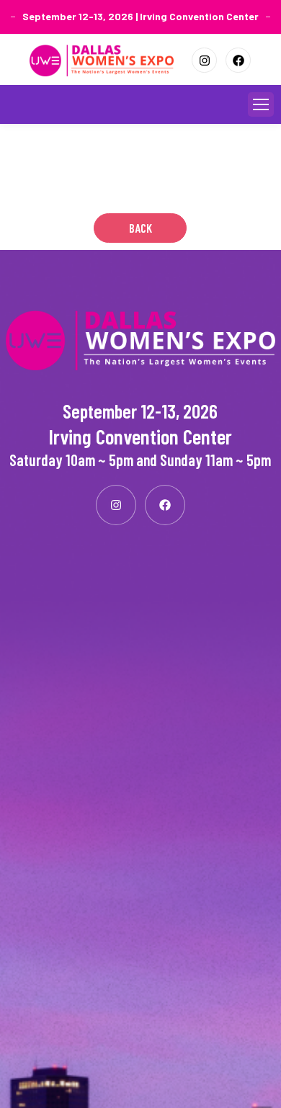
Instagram (204, 60)
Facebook (238, 60)
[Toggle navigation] (261, 104)
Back (140, 227)
